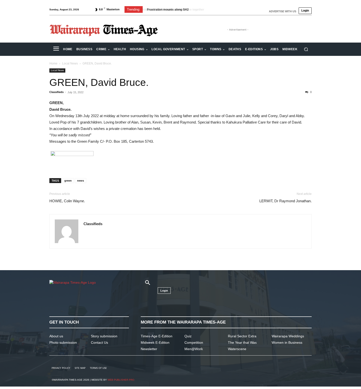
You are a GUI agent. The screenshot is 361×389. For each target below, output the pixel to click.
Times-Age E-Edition (156, 336)
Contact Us (99, 342)
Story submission (104, 336)
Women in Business (287, 342)
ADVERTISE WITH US (282, 11)
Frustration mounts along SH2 (167, 9)
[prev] (218, 9)
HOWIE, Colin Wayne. (67, 201)
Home (53, 63)
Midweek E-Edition (155, 342)
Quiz (188, 336)
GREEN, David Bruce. (99, 82)
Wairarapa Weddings (288, 336)
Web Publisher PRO (121, 379)
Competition (193, 342)
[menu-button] (56, 49)
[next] (225, 9)
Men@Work (193, 349)
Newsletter (149, 349)
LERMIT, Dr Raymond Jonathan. (285, 201)
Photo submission (63, 342)
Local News (70, 63)
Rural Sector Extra (242, 336)
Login (305, 10)
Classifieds (56, 92)
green (68, 180)
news (80, 180)
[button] (306, 49)
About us (56, 336)
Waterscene (237, 349)
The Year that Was (242, 342)
